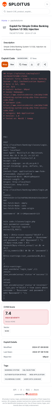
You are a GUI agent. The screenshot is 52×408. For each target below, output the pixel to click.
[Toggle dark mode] (47, 4)
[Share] (45, 64)
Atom (36, 389)
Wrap (5, 64)
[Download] (32, 64)
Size (12, 64)
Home (4, 20)
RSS (28, 389)
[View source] (38, 64)
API (14, 389)
